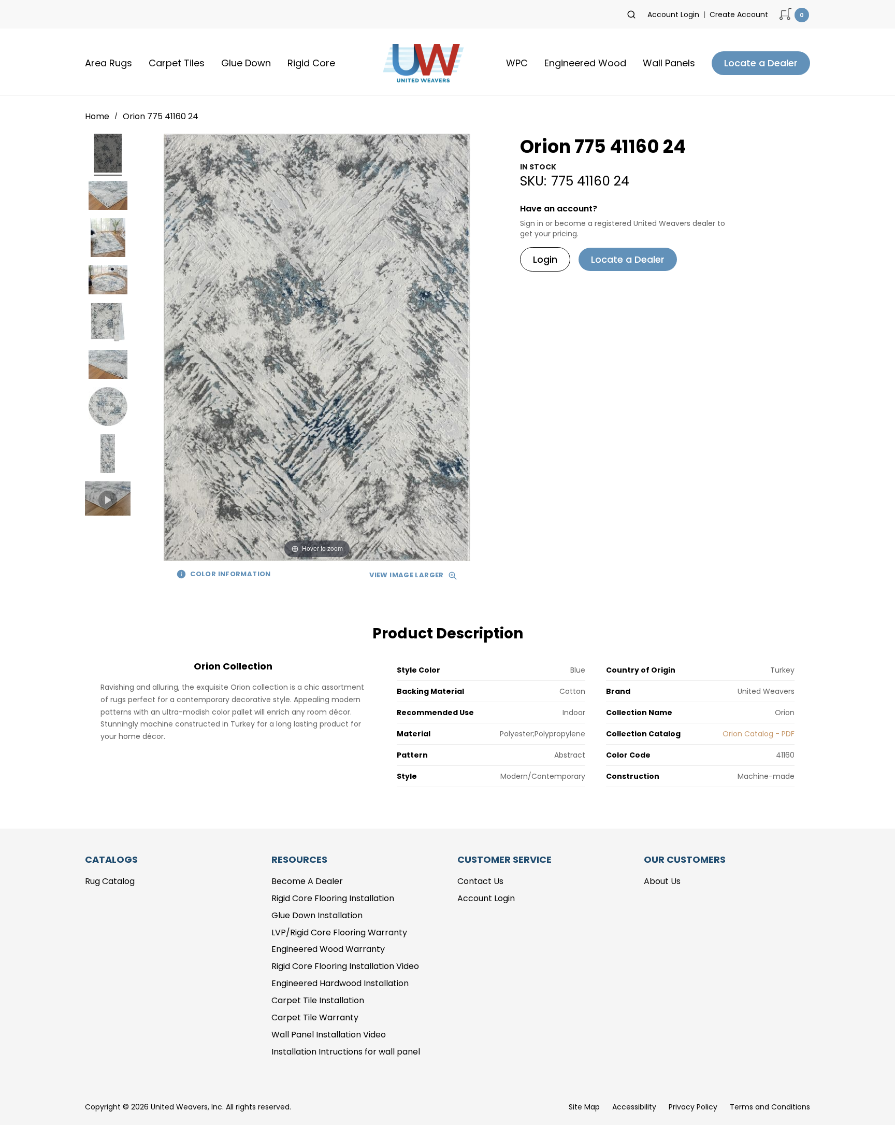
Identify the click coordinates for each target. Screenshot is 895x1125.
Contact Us (480, 881)
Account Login (673, 14)
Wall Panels (669, 62)
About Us (662, 881)
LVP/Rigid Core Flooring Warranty (339, 932)
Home (98, 116)
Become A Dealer (307, 881)
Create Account (739, 14)
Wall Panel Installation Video (328, 1035)
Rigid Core (311, 62)
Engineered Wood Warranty (328, 949)
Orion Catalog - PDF (759, 734)
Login (545, 259)
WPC (517, 62)
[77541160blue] (108, 500)
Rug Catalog (110, 881)
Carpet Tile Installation (317, 1000)
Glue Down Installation (317, 915)
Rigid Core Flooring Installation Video (345, 966)
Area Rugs (108, 62)
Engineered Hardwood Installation (340, 983)
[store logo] (420, 63)
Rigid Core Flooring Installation (332, 898)
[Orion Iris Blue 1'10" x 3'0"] (108, 155)
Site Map (584, 1107)
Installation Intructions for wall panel (345, 1052)
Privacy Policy (693, 1107)
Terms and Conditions (770, 1107)
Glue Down (246, 62)
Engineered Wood (585, 62)
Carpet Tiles (177, 62)
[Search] (631, 14)
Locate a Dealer (761, 62)
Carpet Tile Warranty (314, 1017)
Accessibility (634, 1107)
